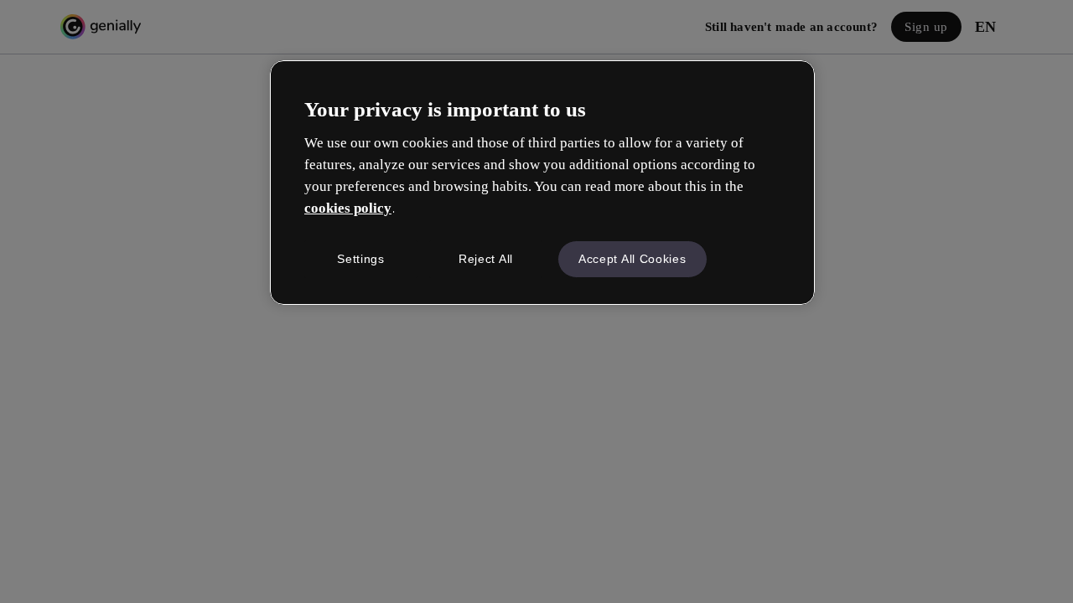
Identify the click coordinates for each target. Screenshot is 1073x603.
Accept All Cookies (632, 258)
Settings (361, 258)
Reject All (486, 258)
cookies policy (347, 208)
